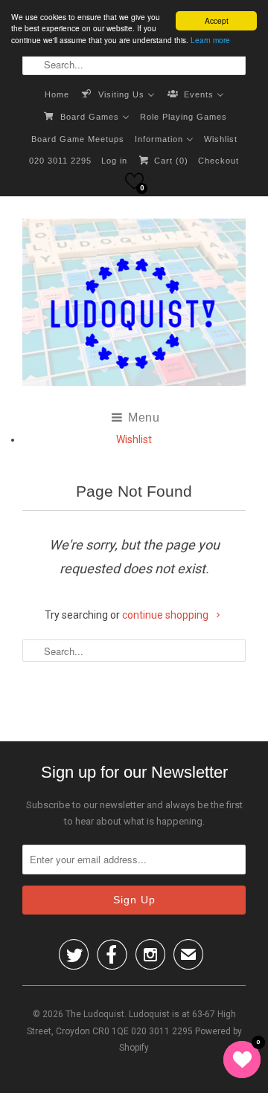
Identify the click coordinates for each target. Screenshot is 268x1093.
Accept (217, 20)
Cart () (169, 160)
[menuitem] (57, 94)
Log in (114, 160)
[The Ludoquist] (134, 305)
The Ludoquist (95, 1014)
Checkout (218, 160)
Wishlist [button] (134, 439)
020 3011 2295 (60, 160)
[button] (134, 181)
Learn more (210, 39)
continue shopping (166, 615)
